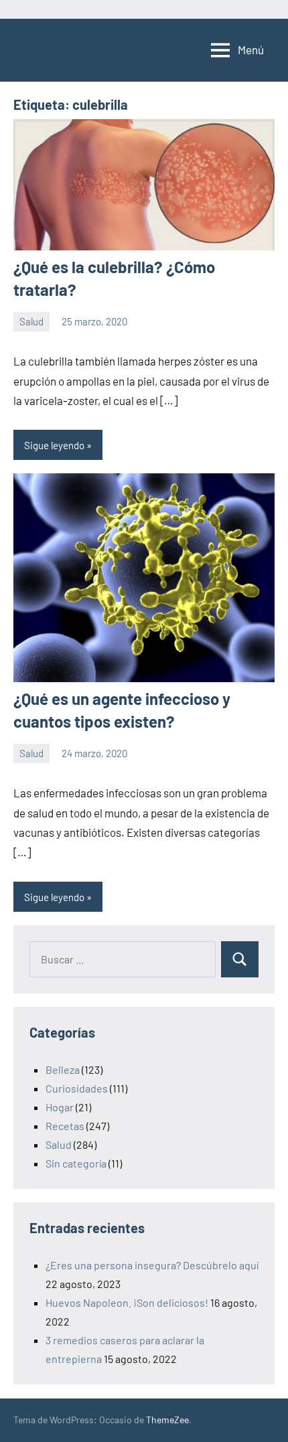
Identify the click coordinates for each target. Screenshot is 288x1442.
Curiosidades (77, 1088)
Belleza (63, 1069)
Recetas (65, 1125)
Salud (31, 321)
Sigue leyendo (54, 445)
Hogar (60, 1107)
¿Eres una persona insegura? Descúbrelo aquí (152, 1265)
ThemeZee (167, 1419)
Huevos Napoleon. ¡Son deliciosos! (127, 1302)
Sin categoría (76, 1163)
